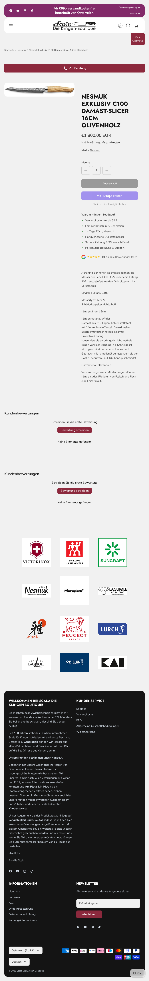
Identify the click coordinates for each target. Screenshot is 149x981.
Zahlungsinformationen (23, 920)
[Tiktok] (32, 10)
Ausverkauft (109, 183)
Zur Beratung (77, 68)
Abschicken (89, 914)
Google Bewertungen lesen (121, 257)
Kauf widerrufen (137, 39)
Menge (85, 162)
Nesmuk (21, 50)
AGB (12, 903)
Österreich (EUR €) (128, 7)
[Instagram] (25, 10)
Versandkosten (111, 142)
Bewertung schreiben (75, 430)
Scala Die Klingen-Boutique (30, 970)
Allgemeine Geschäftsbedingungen (98, 726)
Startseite (9, 50)
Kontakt (81, 709)
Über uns (14, 891)
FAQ (79, 720)
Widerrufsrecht (85, 732)
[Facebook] (10, 10)
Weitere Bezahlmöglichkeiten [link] (109, 204)
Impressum (15, 897)
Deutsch (133, 13)
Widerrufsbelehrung (21, 908)
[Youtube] (17, 10)
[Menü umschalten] (13, 26)
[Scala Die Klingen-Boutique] (74, 25)
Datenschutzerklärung (22, 914)
